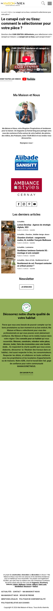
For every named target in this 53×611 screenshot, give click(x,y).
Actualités (6, 592)
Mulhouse (22, 584)
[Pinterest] (29, 204)
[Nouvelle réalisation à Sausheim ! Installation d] (26, 459)
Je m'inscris (26, 287)
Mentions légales (9, 599)
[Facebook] (18, 204)
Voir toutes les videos (10, 79)
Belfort (35, 586)
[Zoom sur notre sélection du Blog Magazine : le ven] (26, 490)
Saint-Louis (42, 584)
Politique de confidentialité (32, 599)
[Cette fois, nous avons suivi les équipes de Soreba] (26, 428)
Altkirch (35, 584)
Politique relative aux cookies (15, 603)
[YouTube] (34, 204)
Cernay (28, 584)
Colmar (15, 584)
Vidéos (10, 12)
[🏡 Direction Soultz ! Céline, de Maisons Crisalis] (26, 521)
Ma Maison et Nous (9, 595)
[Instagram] (23, 204)
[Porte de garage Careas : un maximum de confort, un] (26, 397)
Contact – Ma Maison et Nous (26, 592)
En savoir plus (26, 373)
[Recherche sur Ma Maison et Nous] (43, 3)
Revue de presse (27, 595)
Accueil (3, 12)
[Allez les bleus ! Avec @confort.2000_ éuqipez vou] (26, 552)
